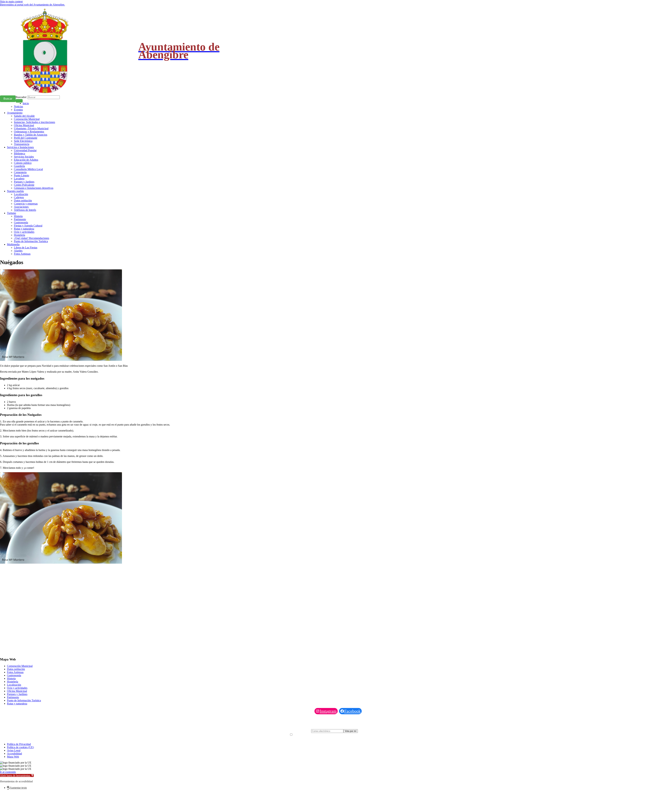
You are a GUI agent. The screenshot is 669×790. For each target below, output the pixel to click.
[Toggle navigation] (19, 101)
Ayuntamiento (14, 112)
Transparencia (21, 144)
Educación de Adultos (26, 159)
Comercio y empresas (26, 203)
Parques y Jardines (24, 181)
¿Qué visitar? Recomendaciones (31, 238)
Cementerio (20, 172)
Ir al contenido (8, 771)
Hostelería (19, 235)
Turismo (11, 213)
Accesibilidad (14, 753)
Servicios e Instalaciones (20, 147)
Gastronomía (21, 222)
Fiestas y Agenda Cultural (28, 225)
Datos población (23, 200)
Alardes (18, 250)
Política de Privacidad (19, 744)
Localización (21, 194)
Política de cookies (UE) (20, 747)
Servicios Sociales (24, 156)
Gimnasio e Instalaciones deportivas (33, 187)
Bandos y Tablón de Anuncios (30, 134)
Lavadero (19, 178)
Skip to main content (11, 1)
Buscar (7, 98)
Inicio (26, 103)
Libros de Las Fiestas (25, 247)
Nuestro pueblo (15, 191)
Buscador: (21, 97)
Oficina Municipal (24, 125)
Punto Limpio (21, 175)
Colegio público (23, 162)
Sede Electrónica (23, 140)
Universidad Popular (25, 150)
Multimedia (13, 244)
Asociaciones (21, 206)
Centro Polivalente (24, 184)
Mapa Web (13, 756)
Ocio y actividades (24, 231)
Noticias (18, 106)
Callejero (19, 197)
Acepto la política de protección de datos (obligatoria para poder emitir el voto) (336, 734)
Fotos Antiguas (22, 253)
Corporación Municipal (27, 119)
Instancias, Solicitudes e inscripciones (34, 122)
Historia (18, 216)
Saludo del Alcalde (24, 115)
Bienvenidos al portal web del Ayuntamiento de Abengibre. (32, 4)
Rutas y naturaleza (24, 228)
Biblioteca (19, 153)
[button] (17, 775)
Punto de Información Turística (31, 241)
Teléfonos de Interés (25, 209)
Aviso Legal (13, 750)
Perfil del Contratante (25, 137)
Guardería (19, 166)
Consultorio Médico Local (28, 169)
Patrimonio (20, 219)
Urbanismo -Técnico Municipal (31, 128)
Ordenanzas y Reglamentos (29, 131)
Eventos (18, 109)
